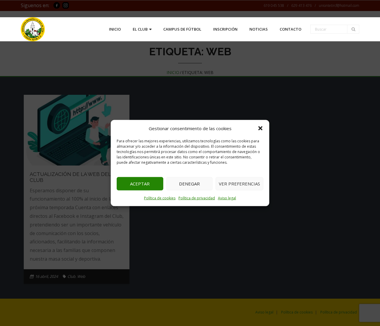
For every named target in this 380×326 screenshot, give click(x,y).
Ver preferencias (239, 184)
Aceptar (140, 184)
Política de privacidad (196, 197)
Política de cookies (159, 197)
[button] (260, 128)
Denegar (189, 184)
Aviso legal (227, 197)
